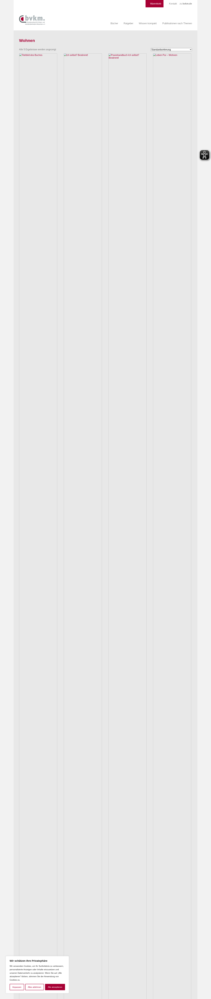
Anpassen (16, 987)
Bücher (114, 23)
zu (186, 3)
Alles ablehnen (34, 987)
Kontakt (173, 3)
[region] (37, 974)
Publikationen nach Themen (177, 23)
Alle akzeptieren (55, 987)
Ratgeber (128, 23)
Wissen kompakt (148, 23)
